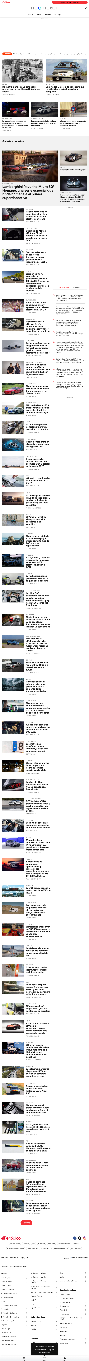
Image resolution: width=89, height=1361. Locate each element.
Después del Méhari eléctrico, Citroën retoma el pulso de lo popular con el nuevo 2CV (36, 236)
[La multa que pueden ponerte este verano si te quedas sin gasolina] (13, 579)
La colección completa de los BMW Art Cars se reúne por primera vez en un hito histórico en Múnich (15, 124)
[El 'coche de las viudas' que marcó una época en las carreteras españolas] (13, 1165)
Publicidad (41, 1243)
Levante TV (34, 1325)
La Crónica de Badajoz (9, 1336)
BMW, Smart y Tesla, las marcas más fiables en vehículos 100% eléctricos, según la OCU (38, 562)
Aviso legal (51, 1243)
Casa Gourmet (65, 1294)
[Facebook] (75, 1238)
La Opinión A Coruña (8, 1344)
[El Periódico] (11, 1238)
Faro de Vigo (5, 1329)
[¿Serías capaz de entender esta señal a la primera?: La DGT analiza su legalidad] (73, 109)
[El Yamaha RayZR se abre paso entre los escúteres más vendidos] (13, 520)
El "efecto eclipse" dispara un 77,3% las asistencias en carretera (38, 1008)
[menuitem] (24, 1359)
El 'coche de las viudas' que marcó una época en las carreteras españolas (37, 1166)
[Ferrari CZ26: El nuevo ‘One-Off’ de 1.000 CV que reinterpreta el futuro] (13, 665)
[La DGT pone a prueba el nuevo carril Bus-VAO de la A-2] (13, 891)
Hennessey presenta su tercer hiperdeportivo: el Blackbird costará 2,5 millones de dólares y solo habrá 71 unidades (72, 198)
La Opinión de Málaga (38, 1273)
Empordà (4, 1325)
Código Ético (46, 1248)
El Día (3, 1301)
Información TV (35, 1321)
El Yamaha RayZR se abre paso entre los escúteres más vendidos (36, 520)
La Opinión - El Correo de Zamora (39, 1282)
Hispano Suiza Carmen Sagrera (73, 170)
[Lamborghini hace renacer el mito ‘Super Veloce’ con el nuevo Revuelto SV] (13, 785)
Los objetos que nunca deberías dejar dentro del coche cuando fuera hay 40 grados (38, 1207)
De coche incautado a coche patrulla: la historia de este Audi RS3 (37, 1090)
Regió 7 (33, 1300)
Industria (47, 15)
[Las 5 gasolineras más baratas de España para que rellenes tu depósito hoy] (13, 1127)
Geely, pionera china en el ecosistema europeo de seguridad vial (37, 444)
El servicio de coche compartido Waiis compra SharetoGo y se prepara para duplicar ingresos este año (38, 369)
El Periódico (5, 1309)
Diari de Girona (6, 1278)
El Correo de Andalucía (9, 1293)
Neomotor (63, 1327)
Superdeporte (35, 1308)
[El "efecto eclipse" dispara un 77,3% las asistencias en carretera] (13, 1009)
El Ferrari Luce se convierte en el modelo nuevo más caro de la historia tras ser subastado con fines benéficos (37, 1051)
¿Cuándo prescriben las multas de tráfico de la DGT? (38, 480)
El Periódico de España (9, 1313)
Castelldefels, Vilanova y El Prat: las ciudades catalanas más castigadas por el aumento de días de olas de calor (70, 360)
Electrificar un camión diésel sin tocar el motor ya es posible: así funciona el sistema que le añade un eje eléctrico (38, 622)
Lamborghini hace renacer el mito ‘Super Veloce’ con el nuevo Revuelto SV (37, 786)
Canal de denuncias (33, 1248)
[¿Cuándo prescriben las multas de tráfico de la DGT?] (13, 481)
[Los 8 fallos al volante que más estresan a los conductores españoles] (13, 825)
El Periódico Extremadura (10, 1317)
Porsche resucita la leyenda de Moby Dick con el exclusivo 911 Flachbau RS (43, 123)
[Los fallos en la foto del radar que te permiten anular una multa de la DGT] (13, 951)
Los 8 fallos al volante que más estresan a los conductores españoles (38, 825)
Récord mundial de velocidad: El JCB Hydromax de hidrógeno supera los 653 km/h (38, 1147)
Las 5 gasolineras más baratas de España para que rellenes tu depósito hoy (38, 1128)
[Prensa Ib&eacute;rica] (79, 1257)
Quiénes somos (15, 1243)
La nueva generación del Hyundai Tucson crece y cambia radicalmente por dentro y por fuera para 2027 (38, 500)
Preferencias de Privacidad (15, 1248)
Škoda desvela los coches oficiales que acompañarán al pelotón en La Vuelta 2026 (38, 463)
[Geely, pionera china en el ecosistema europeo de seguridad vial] (13, 444)
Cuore (32, 1343)
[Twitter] (79, 1238)
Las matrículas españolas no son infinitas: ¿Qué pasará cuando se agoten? (37, 747)
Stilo (61, 1273)
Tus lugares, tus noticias (44, 1346)
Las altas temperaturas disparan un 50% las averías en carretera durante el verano (37, 1072)
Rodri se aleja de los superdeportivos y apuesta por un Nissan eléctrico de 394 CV (37, 306)
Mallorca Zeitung (36, 1296)
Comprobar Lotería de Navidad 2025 (71, 1318)
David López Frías (32, 814)
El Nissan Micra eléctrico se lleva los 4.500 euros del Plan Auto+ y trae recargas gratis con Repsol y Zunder (37, 644)
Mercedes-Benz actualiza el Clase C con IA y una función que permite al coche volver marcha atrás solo (38, 845)
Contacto (26, 1243)
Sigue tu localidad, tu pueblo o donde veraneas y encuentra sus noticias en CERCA (44, 1351)
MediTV (33, 1329)
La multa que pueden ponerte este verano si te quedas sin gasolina (37, 578)
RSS (33, 1243)
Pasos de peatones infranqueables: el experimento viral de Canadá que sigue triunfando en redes (36, 1186)
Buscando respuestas (67, 1339)
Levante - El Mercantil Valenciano (42, 1292)
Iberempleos (64, 1314)
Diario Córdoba (6, 1282)
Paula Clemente (32, 377)
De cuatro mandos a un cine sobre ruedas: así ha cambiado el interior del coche (21, 89)
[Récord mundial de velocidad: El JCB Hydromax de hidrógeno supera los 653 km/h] (13, 1146)
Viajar (62, 1277)
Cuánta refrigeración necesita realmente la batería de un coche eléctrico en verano (36, 215)
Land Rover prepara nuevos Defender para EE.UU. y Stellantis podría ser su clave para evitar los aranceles (38, 989)
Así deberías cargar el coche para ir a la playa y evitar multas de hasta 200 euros (38, 728)
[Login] (85, 8)
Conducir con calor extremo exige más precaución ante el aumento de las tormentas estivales (36, 686)
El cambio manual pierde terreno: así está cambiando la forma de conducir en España (37, 1109)
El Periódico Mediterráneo (10, 1321)
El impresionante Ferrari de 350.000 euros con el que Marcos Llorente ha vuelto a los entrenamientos (38, 931)
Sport (32, 1304)
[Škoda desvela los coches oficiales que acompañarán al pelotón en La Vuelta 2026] (13, 462)
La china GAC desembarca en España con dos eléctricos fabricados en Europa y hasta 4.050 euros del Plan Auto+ (37, 599)
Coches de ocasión (66, 1298)
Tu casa (63, 1335)
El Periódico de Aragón (9, 1305)
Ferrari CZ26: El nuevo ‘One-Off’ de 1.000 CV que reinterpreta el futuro (37, 666)
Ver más (26, 1223)
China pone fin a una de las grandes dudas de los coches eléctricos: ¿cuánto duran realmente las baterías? (37, 348)
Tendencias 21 (65, 1331)
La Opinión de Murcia (38, 1277)
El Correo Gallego (7, 1297)
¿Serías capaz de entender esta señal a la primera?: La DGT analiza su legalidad (73, 123)
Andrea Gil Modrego (9, 94)
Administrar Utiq (76, 1248)
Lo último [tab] (76, 287)
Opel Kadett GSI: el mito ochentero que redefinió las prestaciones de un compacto (65, 89)
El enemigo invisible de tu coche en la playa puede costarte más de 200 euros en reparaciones (37, 541)
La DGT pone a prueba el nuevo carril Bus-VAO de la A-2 (38, 890)
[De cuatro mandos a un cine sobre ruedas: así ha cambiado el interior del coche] (22, 70)
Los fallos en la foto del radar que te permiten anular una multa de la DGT (37, 952)
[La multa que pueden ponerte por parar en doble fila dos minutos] (13, 427)
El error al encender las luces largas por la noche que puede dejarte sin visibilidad (37, 766)
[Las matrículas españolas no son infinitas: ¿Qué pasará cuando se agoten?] (13, 747)
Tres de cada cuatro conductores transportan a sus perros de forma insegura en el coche (36, 257)
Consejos (58, 15)
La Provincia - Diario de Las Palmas (40, 1287)
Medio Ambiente (66, 1323)
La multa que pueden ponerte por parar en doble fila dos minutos (37, 427)
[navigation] (44, 1358)
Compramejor (65, 1306)
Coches (30, 15)
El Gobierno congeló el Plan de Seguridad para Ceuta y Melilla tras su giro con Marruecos (69, 333)
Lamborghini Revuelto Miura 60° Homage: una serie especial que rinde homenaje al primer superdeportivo (28, 192)
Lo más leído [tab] (64, 287)
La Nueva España (7, 1340)
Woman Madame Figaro (68, 1281)
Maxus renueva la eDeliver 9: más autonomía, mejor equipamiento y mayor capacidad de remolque (37, 326)
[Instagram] (84, 1238)
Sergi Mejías (30, 527)
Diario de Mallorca (7, 1289)
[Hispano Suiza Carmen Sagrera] (73, 158)
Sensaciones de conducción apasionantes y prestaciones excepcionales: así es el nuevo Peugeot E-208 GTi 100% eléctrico (37, 868)
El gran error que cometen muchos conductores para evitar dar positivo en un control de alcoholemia (38, 708)
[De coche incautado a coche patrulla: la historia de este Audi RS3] (13, 1089)
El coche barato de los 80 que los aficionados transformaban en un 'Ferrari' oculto (37, 390)
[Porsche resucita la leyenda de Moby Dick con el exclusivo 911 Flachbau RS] (44, 109)
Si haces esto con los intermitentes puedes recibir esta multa (37, 969)
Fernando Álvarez (52, 94)
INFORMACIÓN (6, 1333)
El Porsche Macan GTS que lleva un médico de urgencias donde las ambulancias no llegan (37, 409)
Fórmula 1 (63, 1310)
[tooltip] (44, 1349)
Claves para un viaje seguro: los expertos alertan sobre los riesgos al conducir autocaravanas (36, 910)
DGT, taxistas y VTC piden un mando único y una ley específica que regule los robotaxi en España (38, 806)
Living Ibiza (64, 1343)
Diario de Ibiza (6, 1286)
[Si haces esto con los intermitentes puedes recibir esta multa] (13, 970)
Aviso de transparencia (61, 1248)
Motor (62, 167)
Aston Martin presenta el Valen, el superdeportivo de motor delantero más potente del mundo (37, 1028)
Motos (38, 15)
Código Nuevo (65, 1302)
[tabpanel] (70, 343)
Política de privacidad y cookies (67, 1243)
